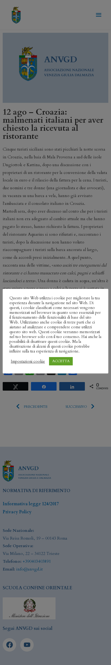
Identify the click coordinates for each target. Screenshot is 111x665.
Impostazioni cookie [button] (28, 361)
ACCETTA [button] (61, 361)
